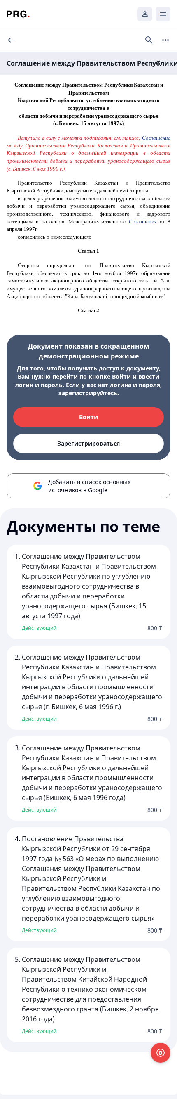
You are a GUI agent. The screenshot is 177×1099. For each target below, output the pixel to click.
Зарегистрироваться (88, 443)
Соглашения (143, 221)
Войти (88, 417)
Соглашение (156, 138)
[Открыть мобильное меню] (163, 14)
